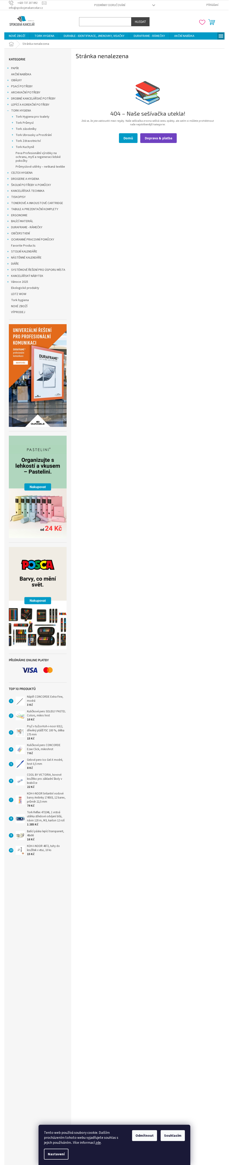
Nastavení (56, 1154)
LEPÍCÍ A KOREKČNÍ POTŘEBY (30, 104)
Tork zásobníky (26, 129)
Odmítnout (144, 1135)
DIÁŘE (15, 264)
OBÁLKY (16, 80)
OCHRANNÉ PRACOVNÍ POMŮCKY (32, 239)
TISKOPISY (18, 197)
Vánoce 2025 (19, 282)
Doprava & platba (158, 138)
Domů (128, 138)
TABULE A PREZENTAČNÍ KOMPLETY (34, 209)
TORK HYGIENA (21, 110)
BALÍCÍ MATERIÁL (22, 221)
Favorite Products (23, 245)
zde (98, 1142)
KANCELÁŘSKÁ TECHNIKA (27, 191)
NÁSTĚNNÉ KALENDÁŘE (26, 257)
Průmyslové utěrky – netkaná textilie (40, 166)
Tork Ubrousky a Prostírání (34, 135)
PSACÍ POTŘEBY (22, 86)
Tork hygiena (20, 300)
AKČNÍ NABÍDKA (21, 74)
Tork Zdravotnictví (28, 141)
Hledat (140, 22)
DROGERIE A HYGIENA (25, 179)
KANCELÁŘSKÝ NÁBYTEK (27, 276)
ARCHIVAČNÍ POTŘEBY (25, 92)
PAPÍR (15, 68)
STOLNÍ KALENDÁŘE (24, 251)
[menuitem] (17, 36)
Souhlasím (172, 1135)
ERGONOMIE (19, 215)
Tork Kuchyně (25, 147)
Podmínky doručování (109, 5)
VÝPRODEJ (18, 312)
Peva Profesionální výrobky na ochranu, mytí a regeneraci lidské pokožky (38, 157)
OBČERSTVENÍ (20, 233)
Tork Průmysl (25, 123)
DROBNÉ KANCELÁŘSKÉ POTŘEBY (33, 98)
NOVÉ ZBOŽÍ (19, 306)
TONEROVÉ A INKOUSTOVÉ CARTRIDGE (37, 203)
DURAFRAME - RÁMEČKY (26, 227)
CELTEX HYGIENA (22, 173)
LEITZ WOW (18, 294)
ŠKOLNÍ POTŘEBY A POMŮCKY (31, 185)
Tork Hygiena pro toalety (32, 116)
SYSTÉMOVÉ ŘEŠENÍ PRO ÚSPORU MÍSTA (38, 270)
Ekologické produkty (25, 288)
